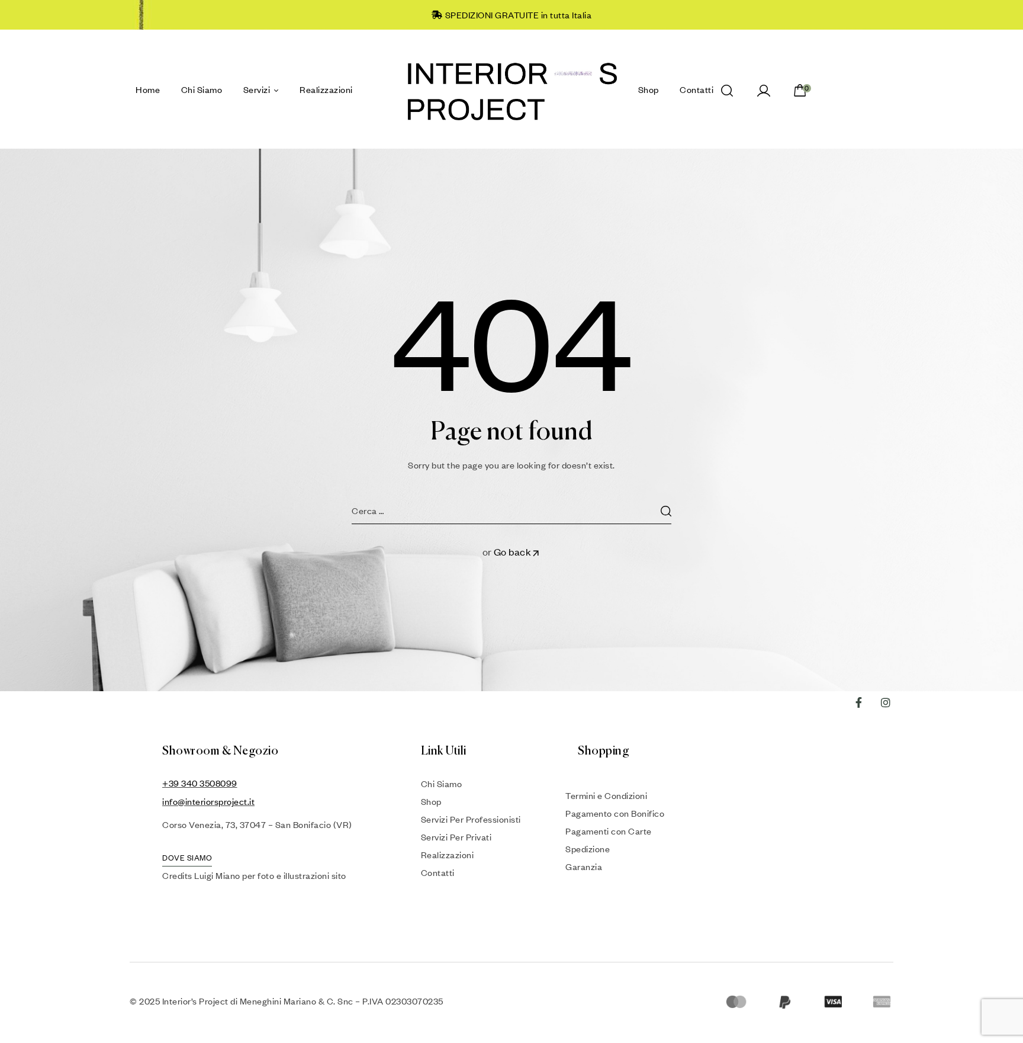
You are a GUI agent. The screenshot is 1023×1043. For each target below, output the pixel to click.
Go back (513, 551)
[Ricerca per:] (511, 510)
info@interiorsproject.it (208, 801)
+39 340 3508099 (199, 783)
